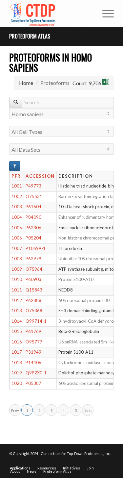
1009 (16, 269)
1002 (16, 196)
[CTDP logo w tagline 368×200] (51, 13)
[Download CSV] (105, 83)
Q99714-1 (36, 321)
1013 (16, 310)
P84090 (33, 217)
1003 (16, 206)
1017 (16, 352)
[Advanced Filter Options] (14, 166)
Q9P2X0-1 (36, 372)
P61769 (33, 331)
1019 (16, 372)
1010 (16, 279)
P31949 (33, 352)
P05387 (33, 383)
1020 (16, 383)
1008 (16, 258)
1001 (16, 186)
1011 (16, 289)
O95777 (34, 341)
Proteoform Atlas (29, 36)
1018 (16, 362)
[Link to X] (99, 461)
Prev (15, 410)
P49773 (33, 186)
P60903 (33, 279)
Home (26, 83)
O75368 (34, 310)
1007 (16, 248)
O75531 (34, 196)
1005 (16, 227)
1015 (16, 331)
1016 (16, 341)
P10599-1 (36, 248)
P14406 (33, 362)
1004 (16, 217)
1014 (16, 321)
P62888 (33, 300)
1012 (16, 300)
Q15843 (34, 289)
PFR (16, 176)
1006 (16, 237)
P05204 (33, 237)
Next (88, 410)
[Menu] (105, 13)
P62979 (33, 258)
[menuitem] (105, 13)
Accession (40, 176)
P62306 (33, 227)
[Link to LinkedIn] (109, 461)
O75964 (34, 269)
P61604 (33, 206)
